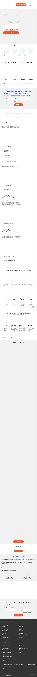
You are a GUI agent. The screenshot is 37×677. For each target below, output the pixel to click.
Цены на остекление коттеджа (6, 644)
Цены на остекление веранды (6, 652)
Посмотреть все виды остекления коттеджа (10, 156)
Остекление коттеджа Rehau (23, 634)
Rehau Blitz (20, 629)
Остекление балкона (24, 642)
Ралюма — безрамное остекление (7, 640)
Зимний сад (4, 659)
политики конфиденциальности (11, 30)
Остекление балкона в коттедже (7, 645)
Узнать (11, 32)
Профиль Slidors (21, 645)
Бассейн (3, 660)
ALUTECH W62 (4, 638)
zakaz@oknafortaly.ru (18, 665)
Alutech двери (4, 634)
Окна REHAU (22, 621)
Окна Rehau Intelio (22, 623)
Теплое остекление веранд (6, 653)
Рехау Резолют (21, 637)
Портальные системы (7, 621)
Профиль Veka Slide (5, 629)
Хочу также (18, 541)
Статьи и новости (32, 674)
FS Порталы (4, 626)
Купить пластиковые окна (23, 649)
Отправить (18, 104)
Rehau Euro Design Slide (22, 625)
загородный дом (6, 642)
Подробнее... (4, 337)
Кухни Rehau (21, 633)
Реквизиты (20, 652)
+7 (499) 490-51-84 (30, 4)
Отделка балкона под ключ (23, 644)
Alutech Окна (4, 633)
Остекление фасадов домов (6, 648)
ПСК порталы (4, 623)
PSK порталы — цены (5, 625)
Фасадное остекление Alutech (6, 649)
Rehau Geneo (21, 626)
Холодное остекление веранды (6, 657)
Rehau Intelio (21, 630)
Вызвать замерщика (21, 4)
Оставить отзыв (18, 551)
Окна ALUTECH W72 (5, 637)
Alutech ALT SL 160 (5, 630)
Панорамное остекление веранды (7, 656)
